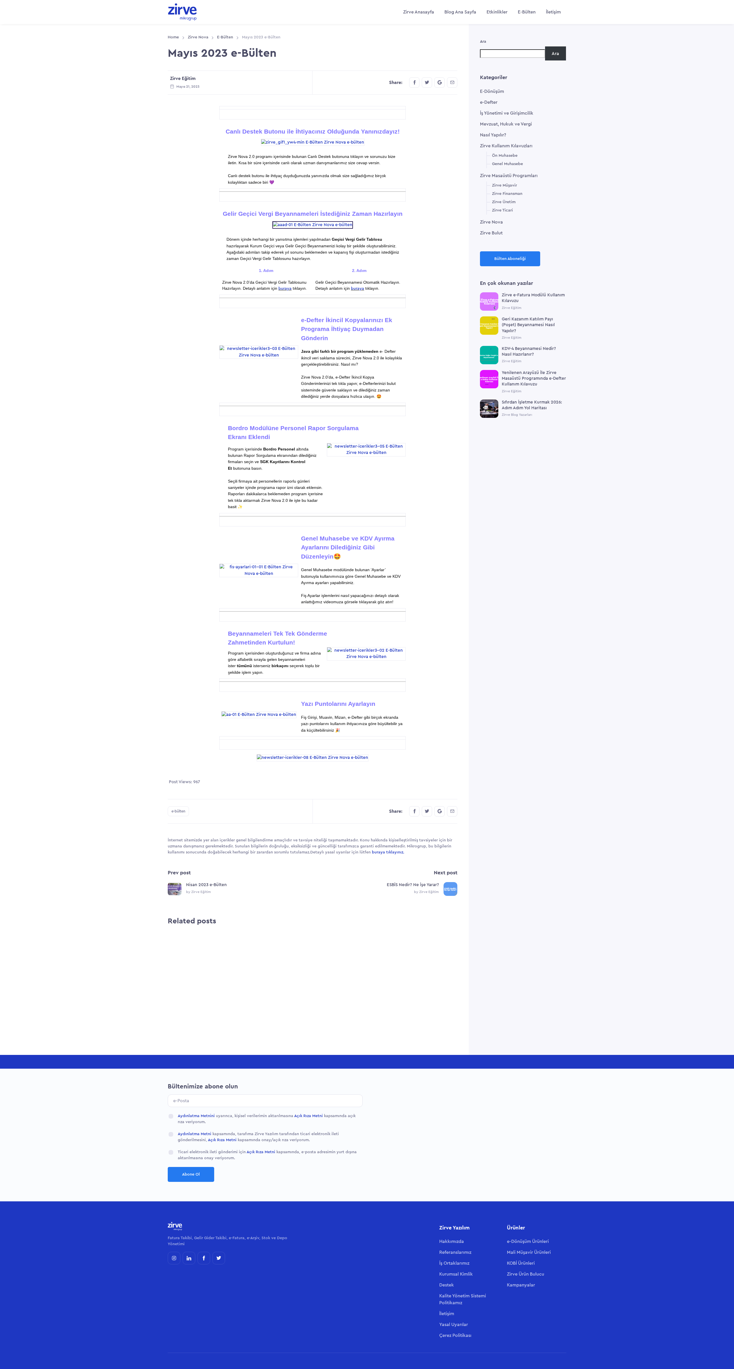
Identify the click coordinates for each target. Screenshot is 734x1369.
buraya (285, 289)
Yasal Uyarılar (453, 1324)
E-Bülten (527, 12)
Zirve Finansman (507, 194)
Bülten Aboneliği (510, 259)
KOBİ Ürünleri (521, 1263)
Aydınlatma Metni (194, 1134)
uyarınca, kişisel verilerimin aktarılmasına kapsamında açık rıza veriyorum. (267, 1119)
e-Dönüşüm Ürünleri (528, 1241)
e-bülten (178, 811)
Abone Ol (191, 1174)
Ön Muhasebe (505, 156)
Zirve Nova (198, 37)
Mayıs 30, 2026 (220, 1015)
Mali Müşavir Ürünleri (529, 1252)
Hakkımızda (451, 1241)
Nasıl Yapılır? (493, 135)
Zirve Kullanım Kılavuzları (506, 146)
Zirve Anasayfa (418, 12)
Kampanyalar (521, 1285)
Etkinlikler (497, 12)
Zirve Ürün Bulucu (525, 1274)
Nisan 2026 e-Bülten (271, 975)
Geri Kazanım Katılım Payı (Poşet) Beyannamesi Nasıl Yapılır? (528, 325)
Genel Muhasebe (507, 164)
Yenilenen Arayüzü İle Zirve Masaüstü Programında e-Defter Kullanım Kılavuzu (534, 379)
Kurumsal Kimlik (456, 1274)
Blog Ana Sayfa (460, 12)
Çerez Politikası (455, 1335)
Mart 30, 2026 (366, 1004)
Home (173, 37)
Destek (446, 1285)
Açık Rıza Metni (308, 1116)
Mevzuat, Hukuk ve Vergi (506, 124)
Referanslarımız (455, 1252)
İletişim (553, 12)
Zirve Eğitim (183, 78)
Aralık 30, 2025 (437, 1015)
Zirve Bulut (491, 233)
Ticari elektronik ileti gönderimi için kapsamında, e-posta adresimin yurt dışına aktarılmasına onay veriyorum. (267, 1155)
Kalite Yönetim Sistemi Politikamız (462, 1299)
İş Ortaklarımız (454, 1263)
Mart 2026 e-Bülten (343, 975)
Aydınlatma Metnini (196, 1116)
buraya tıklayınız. (388, 852)
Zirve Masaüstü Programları (509, 175)
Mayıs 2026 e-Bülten (199, 986)
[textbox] (258, 317)
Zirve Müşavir (504, 185)
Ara (483, 42)
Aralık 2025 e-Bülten (417, 986)
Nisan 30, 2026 (293, 1004)
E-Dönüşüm (492, 91)
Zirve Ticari (502, 210)
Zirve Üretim (504, 202)
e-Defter (488, 102)
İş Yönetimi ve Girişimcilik (506, 113)
